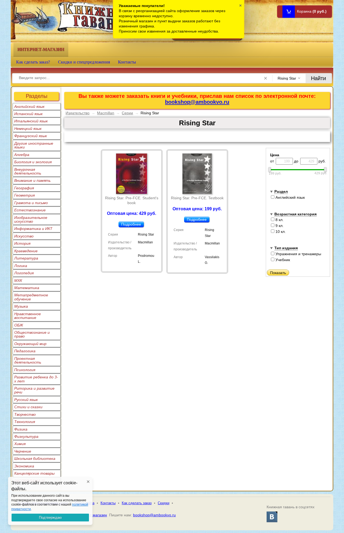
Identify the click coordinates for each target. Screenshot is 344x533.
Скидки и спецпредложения (84, 62)
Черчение (22, 451)
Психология (24, 370)
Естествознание (30, 210)
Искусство (24, 236)
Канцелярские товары (34, 473)
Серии (127, 113)
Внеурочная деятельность (27, 171)
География (24, 188)
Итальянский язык (31, 121)
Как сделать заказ (137, 503)
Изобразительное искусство (30, 219)
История (22, 243)
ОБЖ (18, 325)
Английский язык (29, 106)
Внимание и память (32, 180)
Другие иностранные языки (33, 145)
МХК (18, 280)
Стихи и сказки (28, 407)
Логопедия (24, 273)
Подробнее (131, 224)
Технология (24, 422)
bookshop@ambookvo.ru (197, 102)
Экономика (24, 466)
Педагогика (24, 351)
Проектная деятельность (27, 360)
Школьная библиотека (34, 458)
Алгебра (21, 154)
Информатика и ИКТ (33, 228)
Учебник (282, 260)
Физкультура (26, 436)
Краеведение (26, 251)
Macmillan (105, 113)
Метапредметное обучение (31, 297)
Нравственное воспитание (27, 316)
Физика (20, 429)
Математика (26, 288)
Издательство (77, 113)
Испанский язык (28, 114)
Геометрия (24, 195)
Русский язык (26, 399)
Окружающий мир (30, 344)
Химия (20, 444)
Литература (26, 258)
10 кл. (280, 231)
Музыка (21, 306)
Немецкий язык (28, 128)
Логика (20, 266)
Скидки (163, 503)
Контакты (127, 62)
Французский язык (30, 136)
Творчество (25, 414)
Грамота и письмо (31, 203)
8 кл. (279, 220)
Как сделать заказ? (33, 62)
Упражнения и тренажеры (297, 254)
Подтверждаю (50, 518)
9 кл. (279, 225)
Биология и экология (33, 162)
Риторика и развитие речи (34, 390)
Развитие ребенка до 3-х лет (36, 379)
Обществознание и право (32, 334)
